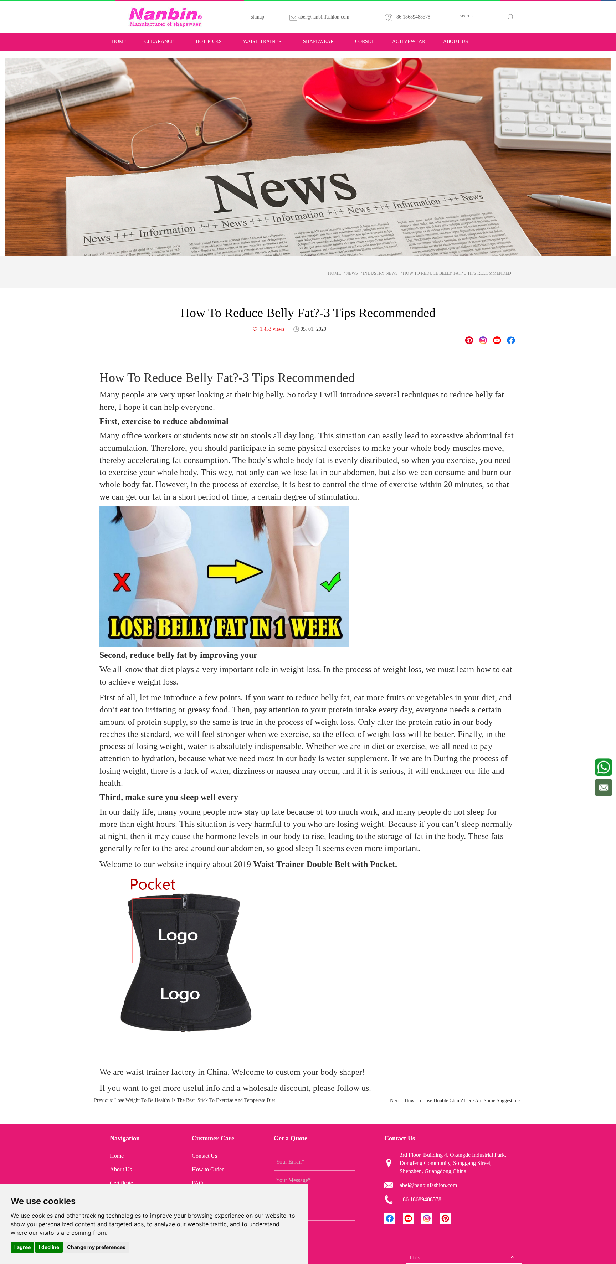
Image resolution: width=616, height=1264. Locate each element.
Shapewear (318, 41)
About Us (455, 41)
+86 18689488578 (412, 17)
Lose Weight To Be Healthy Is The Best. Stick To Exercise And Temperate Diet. (195, 1100)
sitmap (257, 17)
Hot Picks (209, 41)
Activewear (408, 41)
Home (119, 41)
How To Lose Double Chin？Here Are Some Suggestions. (463, 1100)
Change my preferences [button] (96, 1247)
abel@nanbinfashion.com (323, 17)
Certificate (121, 1183)
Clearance (159, 41)
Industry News (380, 273)
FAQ (197, 1183)
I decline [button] (49, 1247)
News (352, 273)
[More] (511, 340)
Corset (364, 41)
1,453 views (272, 329)
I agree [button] (22, 1247)
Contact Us (204, 1156)
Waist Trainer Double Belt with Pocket (324, 864)
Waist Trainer (262, 41)
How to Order (208, 1169)
